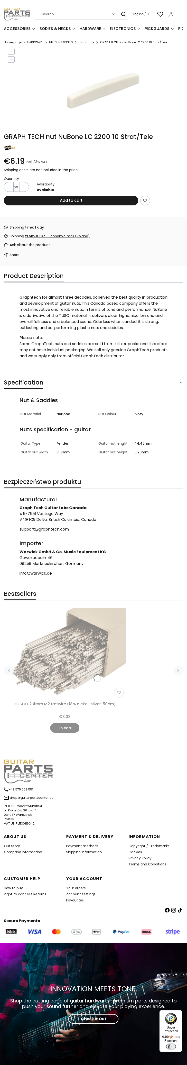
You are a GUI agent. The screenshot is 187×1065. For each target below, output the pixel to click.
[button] (123, 14)
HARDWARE (35, 42)
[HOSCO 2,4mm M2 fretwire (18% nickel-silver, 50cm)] (65, 653)
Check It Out (93, 1019)
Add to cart (71, 200)
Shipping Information (84, 852)
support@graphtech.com (44, 529)
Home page (12, 42)
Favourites (75, 900)
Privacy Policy (140, 858)
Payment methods (82, 846)
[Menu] (179, 1013)
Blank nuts (86, 42)
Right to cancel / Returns (25, 894)
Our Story (12, 846)
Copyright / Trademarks (149, 846)
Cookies (135, 852)
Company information (23, 852)
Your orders (76, 888)
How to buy (13, 888)
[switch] (171, 1046)
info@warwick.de (35, 573)
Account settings (80, 894)
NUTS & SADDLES (61, 42)
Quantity (11, 178)
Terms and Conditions (147, 864)
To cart (64, 727)
